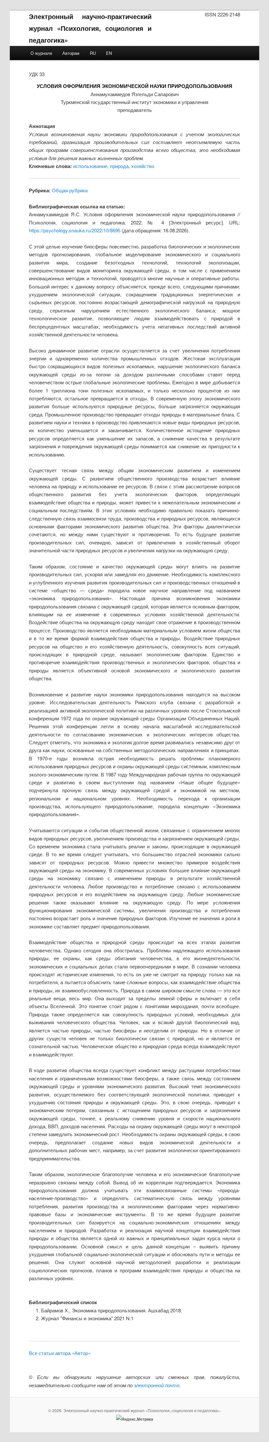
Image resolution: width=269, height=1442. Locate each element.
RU (93, 53)
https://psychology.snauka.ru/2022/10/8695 (74, 230)
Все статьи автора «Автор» (60, 1352)
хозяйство (142, 165)
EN (109, 53)
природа (119, 165)
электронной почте (156, 1385)
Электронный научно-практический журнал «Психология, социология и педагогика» (90, 28)
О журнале (41, 53)
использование (90, 165)
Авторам (70, 53)
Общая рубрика (70, 190)
